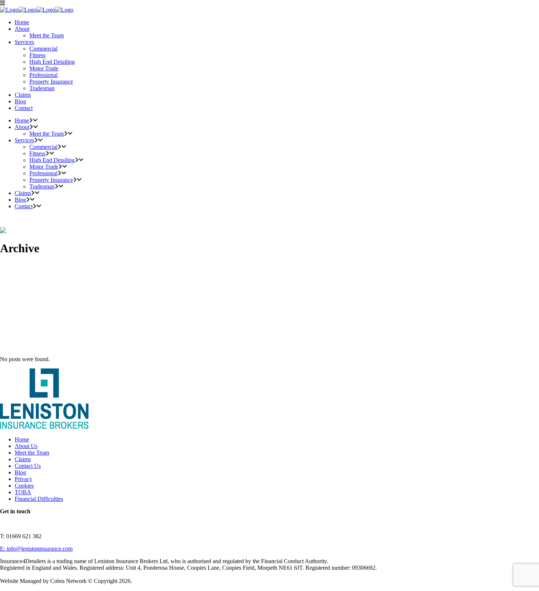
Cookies (24, 485)
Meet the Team (32, 452)
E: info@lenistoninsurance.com (36, 549)
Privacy (23, 479)
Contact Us (28, 466)
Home (22, 439)
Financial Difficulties (39, 499)
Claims (23, 459)
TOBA (23, 492)
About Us (26, 446)
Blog (20, 472)
